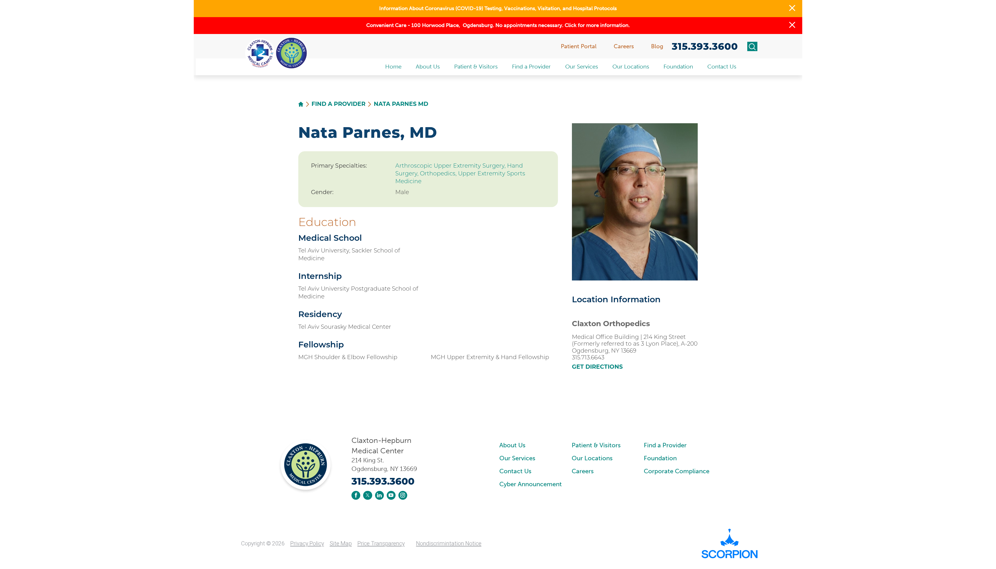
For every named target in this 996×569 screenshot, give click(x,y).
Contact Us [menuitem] (721, 66)
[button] (792, 8)
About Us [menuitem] (428, 66)
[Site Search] (752, 46)
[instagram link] (402, 495)
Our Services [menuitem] (581, 66)
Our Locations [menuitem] (630, 66)
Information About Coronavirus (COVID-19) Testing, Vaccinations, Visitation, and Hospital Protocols (498, 8)
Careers (583, 471)
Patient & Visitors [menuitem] (476, 66)
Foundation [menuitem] (678, 66)
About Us (512, 445)
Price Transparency (381, 543)
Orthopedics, (439, 173)
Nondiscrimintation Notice (448, 543)
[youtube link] (391, 495)
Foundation (660, 458)
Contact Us (515, 471)
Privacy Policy (307, 543)
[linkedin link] (379, 495)
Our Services (517, 458)
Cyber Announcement (530, 484)
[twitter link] (367, 495)
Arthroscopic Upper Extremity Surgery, (451, 165)
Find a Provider (338, 104)
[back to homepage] (300, 104)
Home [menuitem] (393, 66)
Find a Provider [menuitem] (531, 66)
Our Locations (592, 458)
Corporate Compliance (676, 471)
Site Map (341, 543)
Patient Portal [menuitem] (579, 46)
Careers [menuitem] (624, 46)
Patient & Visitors (596, 445)
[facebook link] (355, 495)
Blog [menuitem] (657, 46)
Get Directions (597, 367)
